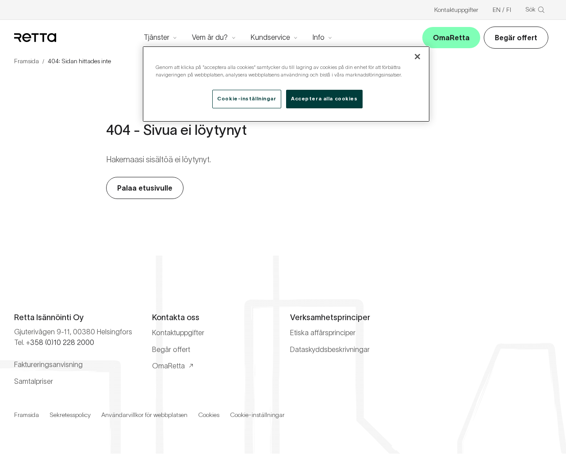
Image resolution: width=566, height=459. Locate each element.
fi (508, 9)
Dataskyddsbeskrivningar (330, 349)
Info (319, 37)
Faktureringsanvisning (48, 364)
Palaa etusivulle (144, 188)
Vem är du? (210, 37)
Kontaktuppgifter (456, 9)
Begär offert (516, 38)
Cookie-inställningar (257, 414)
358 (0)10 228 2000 (62, 342)
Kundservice (270, 37)
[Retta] (35, 37)
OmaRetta (451, 38)
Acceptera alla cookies (324, 98)
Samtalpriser (33, 381)
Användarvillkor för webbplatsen (144, 414)
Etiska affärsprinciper (323, 333)
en (497, 9)
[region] (286, 84)
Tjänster (156, 37)
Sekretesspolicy (70, 414)
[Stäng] (417, 56)
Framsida (26, 61)
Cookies (208, 414)
